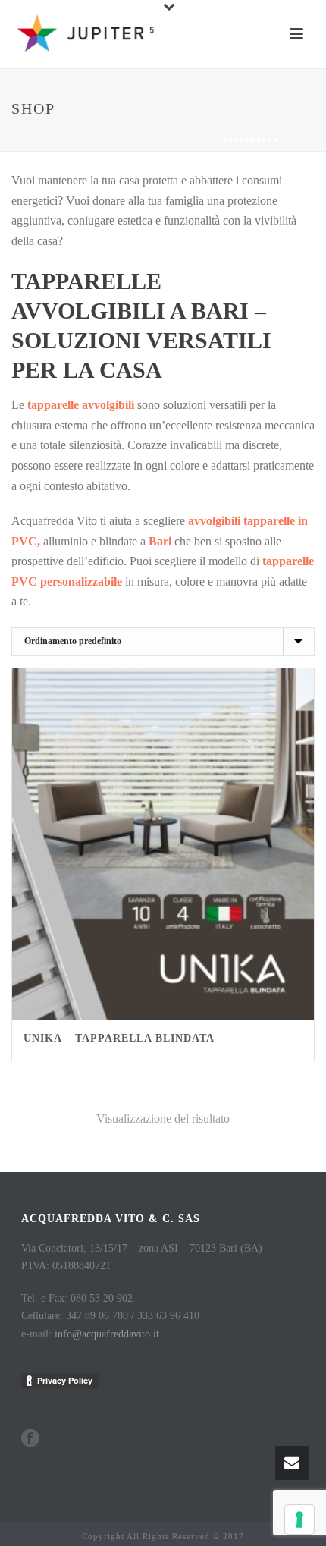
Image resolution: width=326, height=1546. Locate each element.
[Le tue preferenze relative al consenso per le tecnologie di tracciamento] (299, 1519)
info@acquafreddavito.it (107, 1334)
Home (59, 141)
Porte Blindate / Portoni (147, 141)
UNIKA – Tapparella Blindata (119, 1038)
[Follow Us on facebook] (30, 1439)
